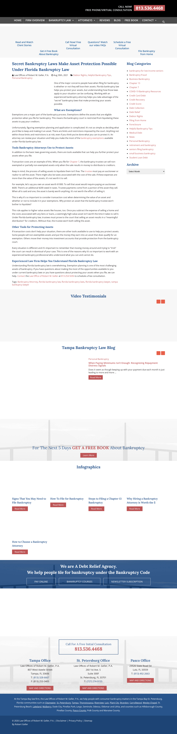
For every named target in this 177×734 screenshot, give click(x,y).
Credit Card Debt (137, 95)
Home (18, 20)
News (132, 136)
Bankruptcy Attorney (28, 281)
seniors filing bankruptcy (141, 149)
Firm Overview (35, 20)
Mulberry (47, 706)
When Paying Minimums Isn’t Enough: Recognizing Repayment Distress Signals (123, 364)
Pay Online (41, 581)
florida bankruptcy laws (73, 281)
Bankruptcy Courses (79, 581)
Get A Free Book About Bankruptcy (48, 52)
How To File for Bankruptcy (67, 498)
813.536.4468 (149, 8)
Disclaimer (61, 720)
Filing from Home (137, 120)
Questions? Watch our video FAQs (98, 44)
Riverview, (99, 702)
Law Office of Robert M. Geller (43, 276)
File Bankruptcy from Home (146, 52)
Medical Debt (135, 132)
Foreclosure (135, 124)
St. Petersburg (64, 702)
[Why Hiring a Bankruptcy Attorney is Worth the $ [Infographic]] (144, 492)
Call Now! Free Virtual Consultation (73, 45)
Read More (95, 377)
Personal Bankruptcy (22, 78)
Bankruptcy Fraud (138, 74)
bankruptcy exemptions (92, 138)
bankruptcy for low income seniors (146, 70)
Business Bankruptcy (139, 79)
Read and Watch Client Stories (24, 44)
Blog (117, 20)
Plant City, (115, 702)
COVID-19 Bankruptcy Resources (145, 91)
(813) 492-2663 (142, 673)
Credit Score (135, 103)
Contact (148, 20)
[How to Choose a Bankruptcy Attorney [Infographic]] (29, 525)
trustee (88, 171)
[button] (163, 22)
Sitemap (88, 720)
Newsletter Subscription (127, 581)
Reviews (105, 20)
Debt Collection (136, 108)
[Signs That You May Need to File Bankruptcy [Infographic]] (29, 492)
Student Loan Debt (138, 157)
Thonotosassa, (87, 702)
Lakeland (37, 706)
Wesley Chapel (150, 702)
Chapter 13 (134, 83)
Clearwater (50, 702)
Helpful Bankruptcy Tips (99, 75)
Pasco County (79, 710)
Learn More (88, 455)
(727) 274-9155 (94, 681)
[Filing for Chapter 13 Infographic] (106, 492)
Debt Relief (134, 112)
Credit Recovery (137, 99)
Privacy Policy (75, 720)
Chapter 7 (74, 161)
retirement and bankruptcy (142, 145)
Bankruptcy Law (60, 20)
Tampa (75, 702)
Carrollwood (136, 702)
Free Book (131, 20)
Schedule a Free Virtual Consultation (122, 45)
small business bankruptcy (142, 153)
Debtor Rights (80, 75)
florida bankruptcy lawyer (98, 281)
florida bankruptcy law (50, 281)
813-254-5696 (67, 276)
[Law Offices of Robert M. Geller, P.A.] (36, 14)
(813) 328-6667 (41, 677)
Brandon (124, 702)
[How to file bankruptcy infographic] (67, 492)
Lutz (107, 702)
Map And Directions (40, 688)
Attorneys (85, 20)
